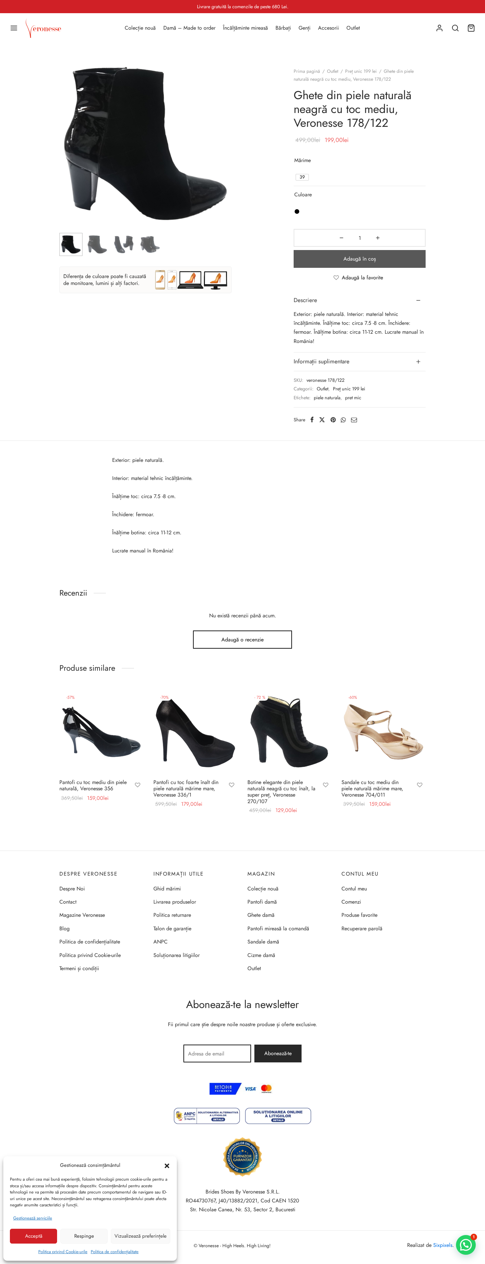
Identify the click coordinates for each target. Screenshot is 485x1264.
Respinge (84, 1236)
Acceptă (33, 1236)
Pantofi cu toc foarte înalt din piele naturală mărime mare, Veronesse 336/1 (185, 788)
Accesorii (328, 28)
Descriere (305, 300)
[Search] (455, 28)
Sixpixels (442, 1245)
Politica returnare (172, 915)
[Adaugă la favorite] (138, 785)
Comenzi (351, 902)
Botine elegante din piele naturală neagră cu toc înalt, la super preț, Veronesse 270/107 (281, 791)
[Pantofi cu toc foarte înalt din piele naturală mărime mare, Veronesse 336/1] (195, 732)
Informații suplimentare (321, 361)
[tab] (360, 300)
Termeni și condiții (79, 968)
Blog (64, 928)
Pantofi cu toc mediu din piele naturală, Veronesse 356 (93, 785)
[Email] (354, 419)
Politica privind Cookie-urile (62, 1252)
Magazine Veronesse (82, 915)
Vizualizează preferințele (140, 1236)
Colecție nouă (140, 28)
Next (225, 156)
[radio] (302, 177)
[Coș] (471, 28)
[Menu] (14, 28)
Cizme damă (261, 955)
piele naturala (327, 397)
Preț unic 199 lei (361, 71)
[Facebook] (311, 419)
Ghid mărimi (167, 888)
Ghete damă (261, 915)
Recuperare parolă (361, 928)
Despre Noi (72, 888)
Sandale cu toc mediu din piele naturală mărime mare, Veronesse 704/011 (372, 788)
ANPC (160, 941)
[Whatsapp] (343, 419)
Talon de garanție (172, 928)
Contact (68, 902)
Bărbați (283, 28)
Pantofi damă (262, 902)
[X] (322, 419)
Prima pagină (307, 71)
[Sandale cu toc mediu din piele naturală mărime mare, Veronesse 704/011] (383, 732)
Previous (66, 156)
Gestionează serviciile (32, 1218)
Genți (304, 28)
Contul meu (354, 888)
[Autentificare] (439, 28)
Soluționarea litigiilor (176, 955)
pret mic (353, 397)
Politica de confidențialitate (115, 1252)
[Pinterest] (333, 419)
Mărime (302, 160)
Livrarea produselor (174, 902)
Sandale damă (263, 941)
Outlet (353, 28)
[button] (167, 1165)
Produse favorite (359, 915)
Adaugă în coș (359, 259)
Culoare (303, 194)
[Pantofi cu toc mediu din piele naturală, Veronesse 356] (101, 732)
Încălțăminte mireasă (245, 28)
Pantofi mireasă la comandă (278, 928)
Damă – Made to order (189, 28)
